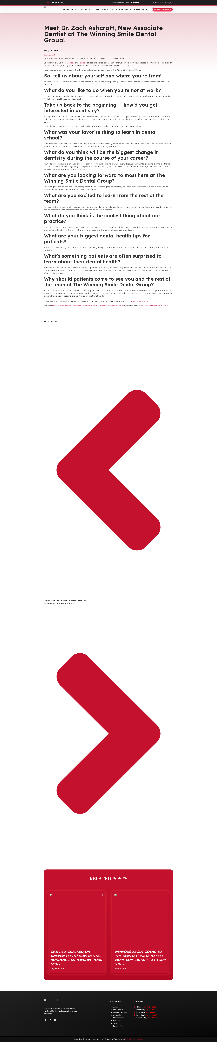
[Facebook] (45, 1020)
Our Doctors (82, 9)
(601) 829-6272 (151, 1010)
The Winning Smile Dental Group (154, 305)
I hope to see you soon (138, 301)
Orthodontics (126, 9)
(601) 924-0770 (150, 1007)
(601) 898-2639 (152, 1018)
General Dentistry (98, 9)
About (115, 1007)
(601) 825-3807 (151, 1015)
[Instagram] (50, 1020)
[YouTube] (55, 1020)
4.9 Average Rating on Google (120, 2)
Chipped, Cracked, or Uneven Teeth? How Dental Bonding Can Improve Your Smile (76, 958)
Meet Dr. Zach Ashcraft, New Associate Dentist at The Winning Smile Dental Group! (88, 305)
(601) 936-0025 (59, 2)
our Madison (69, 63)
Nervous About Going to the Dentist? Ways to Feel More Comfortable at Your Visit (140, 958)
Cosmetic (114, 9)
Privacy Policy (119, 1026)
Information (68, 9)
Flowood (83, 63)
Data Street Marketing (134, 1039)
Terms (115, 1023)
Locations (140, 9)
